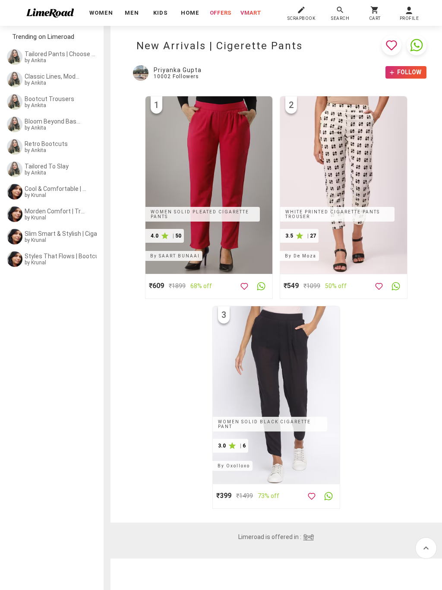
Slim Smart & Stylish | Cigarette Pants (66, 233)
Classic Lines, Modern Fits (53, 76)
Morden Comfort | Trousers (55, 211)
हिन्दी (308, 537)
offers (220, 13)
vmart (250, 13)
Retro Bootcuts (46, 143)
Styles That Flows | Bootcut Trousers (66, 256)
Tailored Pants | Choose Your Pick (62, 54)
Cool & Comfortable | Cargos (56, 188)
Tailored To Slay (47, 166)
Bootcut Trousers (49, 98)
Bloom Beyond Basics (53, 121)
